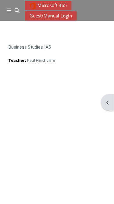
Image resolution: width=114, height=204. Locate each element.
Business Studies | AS (30, 47)
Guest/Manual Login (50, 16)
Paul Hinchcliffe (41, 60)
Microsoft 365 (51, 5)
